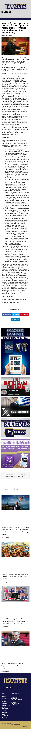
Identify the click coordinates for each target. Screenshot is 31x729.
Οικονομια (5, 701)
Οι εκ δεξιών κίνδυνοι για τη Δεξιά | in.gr (14, 74)
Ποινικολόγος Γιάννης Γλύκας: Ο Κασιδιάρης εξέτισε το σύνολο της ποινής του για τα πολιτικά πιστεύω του (15, 621)
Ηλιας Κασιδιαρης (5, 715)
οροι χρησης (26, 726)
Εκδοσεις (4, 717)
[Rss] (10, 12)
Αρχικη (4, 696)
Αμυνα (4, 700)
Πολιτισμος (5, 712)
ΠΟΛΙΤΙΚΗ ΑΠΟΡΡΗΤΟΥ (7, 723)
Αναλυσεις (5, 709)
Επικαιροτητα (6, 705)
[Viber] (7, 12)
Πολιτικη (4, 698)
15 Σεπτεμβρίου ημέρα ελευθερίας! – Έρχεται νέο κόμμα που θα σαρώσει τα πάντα (14, 666)
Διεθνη (4, 707)
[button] (15, 18)
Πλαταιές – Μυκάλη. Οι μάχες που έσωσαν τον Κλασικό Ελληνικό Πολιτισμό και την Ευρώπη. (15, 577)
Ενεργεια (4, 703)
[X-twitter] (2, 12)
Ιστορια (4, 710)
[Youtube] (5, 12)
